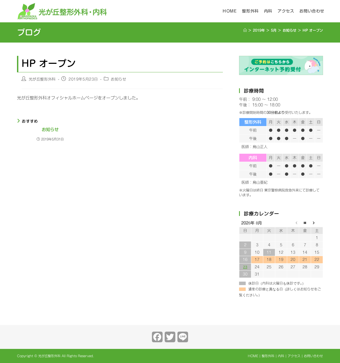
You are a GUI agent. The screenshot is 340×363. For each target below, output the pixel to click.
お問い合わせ (313, 355)
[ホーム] (245, 30)
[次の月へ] (317, 223)
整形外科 (268, 355)
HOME (253, 355)
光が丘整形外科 (42, 79)
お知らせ (118, 79)
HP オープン (313, 30)
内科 (281, 355)
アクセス (294, 355)
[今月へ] (305, 223)
